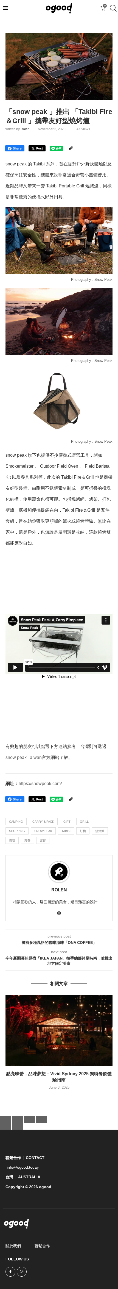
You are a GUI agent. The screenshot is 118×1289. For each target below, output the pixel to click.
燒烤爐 (99, 831)
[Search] (112, 8)
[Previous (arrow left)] (5, 1126)
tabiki (66, 831)
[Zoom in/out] (5, 1119)
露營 (43, 840)
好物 (83, 831)
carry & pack (43, 821)
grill (84, 821)
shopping (17, 831)
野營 (27, 840)
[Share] (29, 1119)
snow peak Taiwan (23, 757)
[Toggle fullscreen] (17, 1119)
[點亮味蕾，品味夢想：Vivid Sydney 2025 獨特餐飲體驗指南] (59, 1030)
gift (67, 821)
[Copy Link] (71, 148)
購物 (12, 840)
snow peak (43, 831)
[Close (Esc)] (41, 1119)
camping (16, 821)
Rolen (25, 129)
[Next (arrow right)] (17, 1126)
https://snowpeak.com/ (40, 783)
